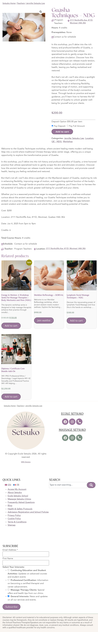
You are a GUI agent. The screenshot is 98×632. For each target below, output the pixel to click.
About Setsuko (15, 492)
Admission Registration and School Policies (28, 512)
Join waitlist (43, 320)
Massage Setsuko (72, 429)
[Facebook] (65, 421)
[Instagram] (72, 421)
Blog (10, 506)
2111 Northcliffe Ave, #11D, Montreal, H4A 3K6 (81, 21)
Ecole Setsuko (72, 413)
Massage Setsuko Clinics (19, 499)
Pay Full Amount (77, 126)
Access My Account (17, 489)
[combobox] (68, 485)
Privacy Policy (14, 515)
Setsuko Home (9, 3)
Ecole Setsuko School (18, 496)
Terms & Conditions (17, 522)
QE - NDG (57, 142)
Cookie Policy (14, 519)
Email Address (10, 550)
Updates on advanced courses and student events (27, 573)
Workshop (68, 142)
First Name (8, 558)
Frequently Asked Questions (21, 502)
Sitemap (11, 525)
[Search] (91, 485)
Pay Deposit (59, 126)
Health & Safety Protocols (20, 509)
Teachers (21, 3)
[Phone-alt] (79, 421)
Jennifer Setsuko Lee (35, 3)
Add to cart (62, 131)
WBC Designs (25, 462)
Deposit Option (67, 121)
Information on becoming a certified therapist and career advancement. (28, 583)
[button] (40, 11)
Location (89, 138)
